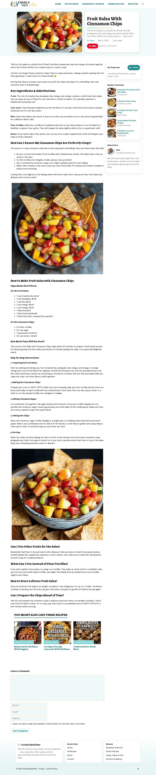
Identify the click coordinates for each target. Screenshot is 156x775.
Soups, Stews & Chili (83, 642)
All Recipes (71, 751)
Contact (70, 759)
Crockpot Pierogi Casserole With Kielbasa (57, 648)
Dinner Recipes (116, 4)
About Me (133, 4)
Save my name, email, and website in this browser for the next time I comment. (49, 723)
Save (94, 46)
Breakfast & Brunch (93, 4)
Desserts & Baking (114, 759)
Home (58, 4)
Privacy (41, 768)
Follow (135, 67)
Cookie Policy (51, 768)
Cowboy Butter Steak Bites (84, 648)
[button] (142, 4)
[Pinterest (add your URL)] (138, 769)
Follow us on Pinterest (107, 46)
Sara (92, 40)
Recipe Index (72, 4)
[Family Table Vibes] (24, 4)
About (70, 755)
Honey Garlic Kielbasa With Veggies (26, 648)
